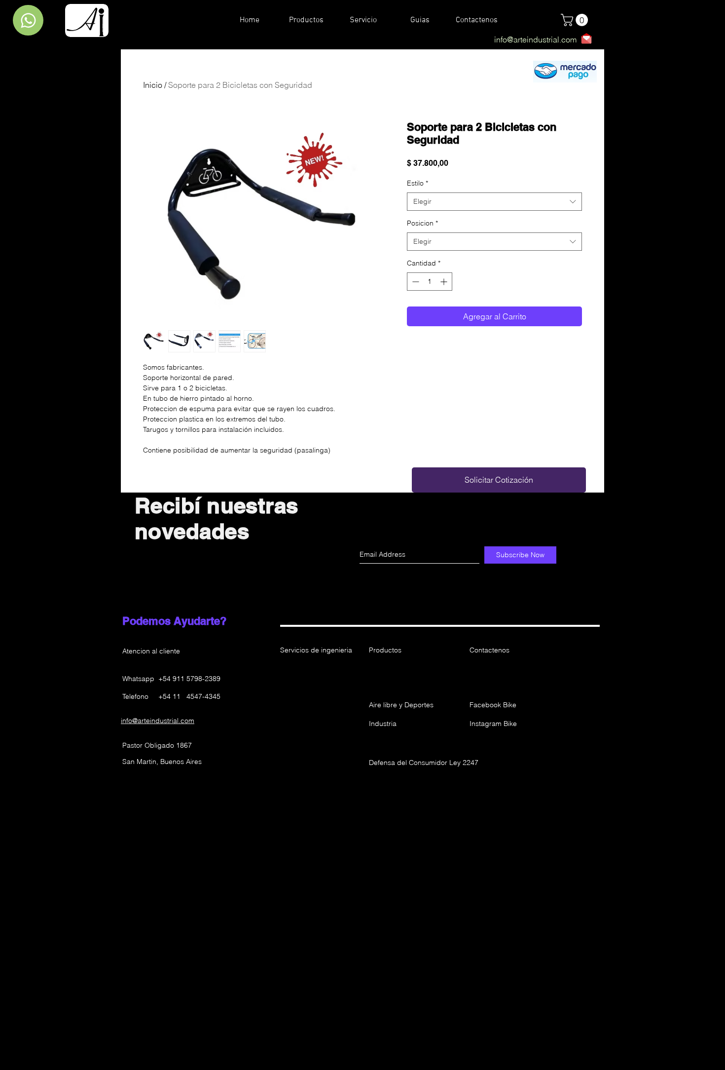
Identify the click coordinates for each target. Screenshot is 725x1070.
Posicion (422, 223)
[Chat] (28, 20)
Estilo (417, 183)
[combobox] (494, 201)
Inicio (152, 85)
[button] (404, 679)
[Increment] (444, 281)
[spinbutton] (429, 281)
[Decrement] (414, 281)
